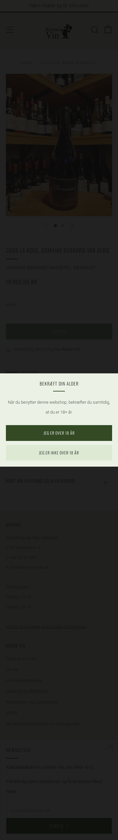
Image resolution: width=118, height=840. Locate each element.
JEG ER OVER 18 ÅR (59, 433)
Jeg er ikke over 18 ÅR (59, 452)
